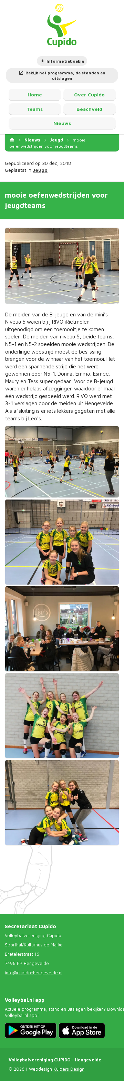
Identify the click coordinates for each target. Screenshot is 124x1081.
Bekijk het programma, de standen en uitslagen (65, 76)
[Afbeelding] (61, 265)
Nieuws (32, 140)
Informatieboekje (65, 61)
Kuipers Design (68, 1069)
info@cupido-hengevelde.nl (33, 972)
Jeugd (56, 140)
